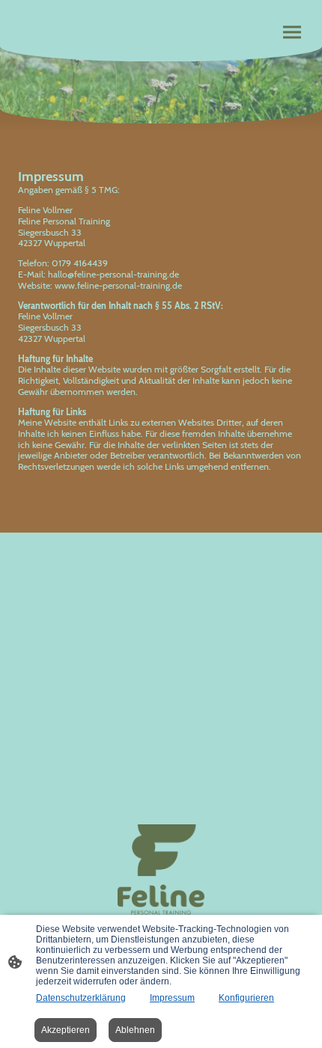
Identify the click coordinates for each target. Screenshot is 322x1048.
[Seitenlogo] (161, 869)
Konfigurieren (246, 998)
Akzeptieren (65, 1030)
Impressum (172, 998)
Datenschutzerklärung (81, 998)
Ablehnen (135, 1030)
